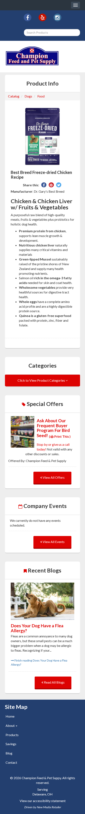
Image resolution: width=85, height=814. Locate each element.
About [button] (10, 725)
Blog (9, 753)
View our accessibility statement (43, 801)
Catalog (13, 96)
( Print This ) (60, 436)
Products (12, 735)
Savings (11, 744)
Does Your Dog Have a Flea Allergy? (37, 628)
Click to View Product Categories (42, 380)
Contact (11, 762)
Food (41, 96)
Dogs (28, 96)
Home (10, 716)
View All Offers (53, 477)
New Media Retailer (49, 807)
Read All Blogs (54, 682)
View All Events (53, 542)
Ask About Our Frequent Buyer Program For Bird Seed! (53, 428)
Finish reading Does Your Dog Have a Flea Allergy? (39, 662)
